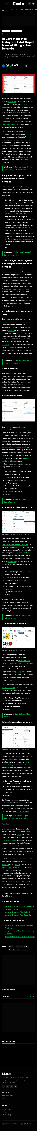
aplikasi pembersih (9, 840)
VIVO (9, 867)
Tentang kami (6, 1109)
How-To (5, 30)
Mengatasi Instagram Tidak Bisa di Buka (18, 915)
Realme (17, 864)
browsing (5, 345)
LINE (19, 835)
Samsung (5, 864)
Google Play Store (18, 672)
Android (28, 134)
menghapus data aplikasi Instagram (15, 544)
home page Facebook (10, 124)
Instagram (12, 101)
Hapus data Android (22, 553)
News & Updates (7, 1095)
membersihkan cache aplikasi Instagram (17, 430)
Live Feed (32, 996)
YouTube (11, 330)
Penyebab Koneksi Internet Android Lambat (20, 936)
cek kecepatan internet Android (13, 322)
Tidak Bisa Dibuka (14, 950)
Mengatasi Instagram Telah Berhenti (17, 912)
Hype (4, 1101)
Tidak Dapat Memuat (22, 946)
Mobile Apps (16, 30)
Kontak (4, 1112)
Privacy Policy (6, 1115)
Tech (3, 1098)
